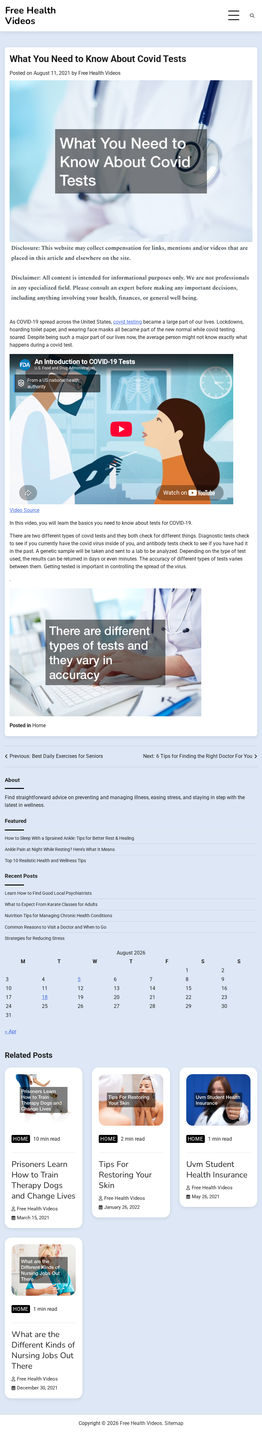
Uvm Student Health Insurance (216, 1169)
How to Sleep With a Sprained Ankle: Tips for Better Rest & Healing (69, 838)
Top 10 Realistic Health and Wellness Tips (45, 860)
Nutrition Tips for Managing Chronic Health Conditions (58, 915)
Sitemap (174, 1423)
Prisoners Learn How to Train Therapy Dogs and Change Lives (43, 1180)
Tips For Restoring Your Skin (125, 1175)
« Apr (10, 1031)
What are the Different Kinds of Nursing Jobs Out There (43, 1350)
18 (45, 997)
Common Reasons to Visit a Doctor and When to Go (55, 927)
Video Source (24, 510)
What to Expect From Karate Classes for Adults (51, 904)
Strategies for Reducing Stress (35, 938)
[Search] (252, 15)
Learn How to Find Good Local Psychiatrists (48, 893)
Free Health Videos (30, 15)
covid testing (127, 322)
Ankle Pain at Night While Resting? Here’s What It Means (60, 849)
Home (39, 725)
